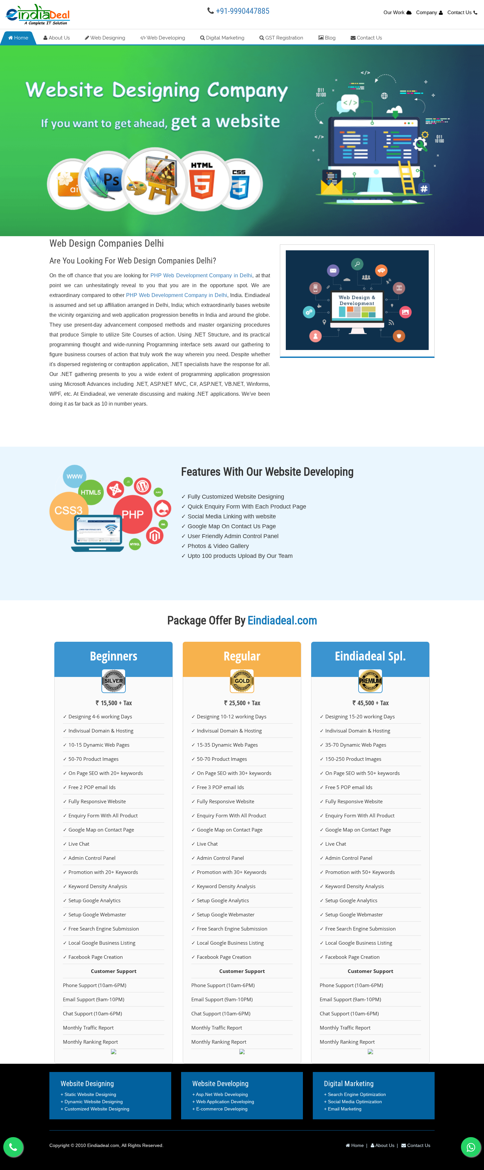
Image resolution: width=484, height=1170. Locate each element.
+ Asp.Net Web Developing (220, 1094)
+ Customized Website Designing (95, 1108)
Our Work (394, 12)
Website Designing (87, 1084)
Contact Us (459, 12)
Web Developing (165, 38)
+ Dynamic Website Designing (92, 1101)
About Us (58, 38)
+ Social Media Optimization (353, 1101)
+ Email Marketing (343, 1108)
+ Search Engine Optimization (355, 1094)
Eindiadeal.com (103, 1145)
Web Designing (107, 38)
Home (20, 38)
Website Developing (220, 1084)
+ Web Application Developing (223, 1101)
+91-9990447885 (242, 11)
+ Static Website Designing (88, 1094)
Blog (330, 38)
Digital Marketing (224, 38)
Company (426, 12)
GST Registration (283, 38)
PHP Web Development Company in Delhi (201, 275)
